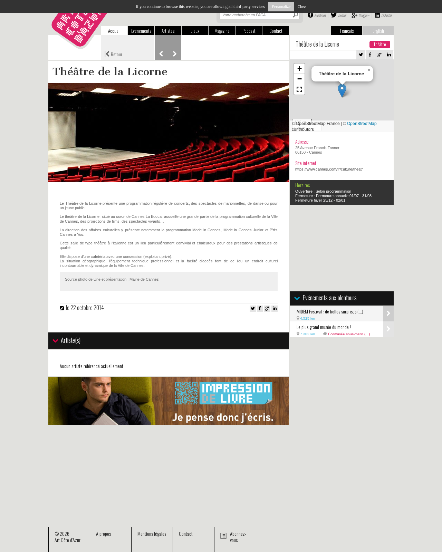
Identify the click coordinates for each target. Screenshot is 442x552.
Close (302, 6)
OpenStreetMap (362, 123)
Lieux (195, 30)
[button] (342, 91)
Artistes (168, 30)
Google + (363, 15)
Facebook (320, 15)
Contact (275, 30)
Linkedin (386, 15)
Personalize (281, 6)
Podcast (249, 30)
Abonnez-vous (238, 536)
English (378, 30)
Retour (113, 53)
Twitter (342, 15)
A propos (103, 533)
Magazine (222, 30)
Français (347, 30)
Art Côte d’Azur (67, 539)
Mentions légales (151, 533)
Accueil (114, 30)
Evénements (141, 30)
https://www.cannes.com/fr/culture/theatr (329, 169)
